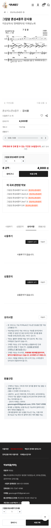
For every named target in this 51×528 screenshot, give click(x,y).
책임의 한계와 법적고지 (33, 449)
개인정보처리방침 (16, 449)
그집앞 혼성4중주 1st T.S (24, 198)
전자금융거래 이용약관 (10, 454)
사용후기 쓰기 (31, 242)
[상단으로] (45, 517)
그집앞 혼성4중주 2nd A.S (24, 194)
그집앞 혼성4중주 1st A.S (24, 190)
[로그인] (38, 5)
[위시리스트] (42, 115)
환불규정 (42, 226)
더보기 (43, 242)
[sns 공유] (46, 115)
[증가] (23, 161)
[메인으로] (4, 12)
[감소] (6, 161)
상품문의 (20, 226)
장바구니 (10, 174)
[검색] (48, 5)
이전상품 (10, 103)
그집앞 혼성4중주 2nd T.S (24, 201)
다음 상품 (40, 103)
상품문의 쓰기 (31, 282)
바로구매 (33, 174)
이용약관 (5, 449)
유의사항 (31, 226)
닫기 (25, 502)
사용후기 (9, 226)
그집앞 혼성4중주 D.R (22, 205)
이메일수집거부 (25, 454)
